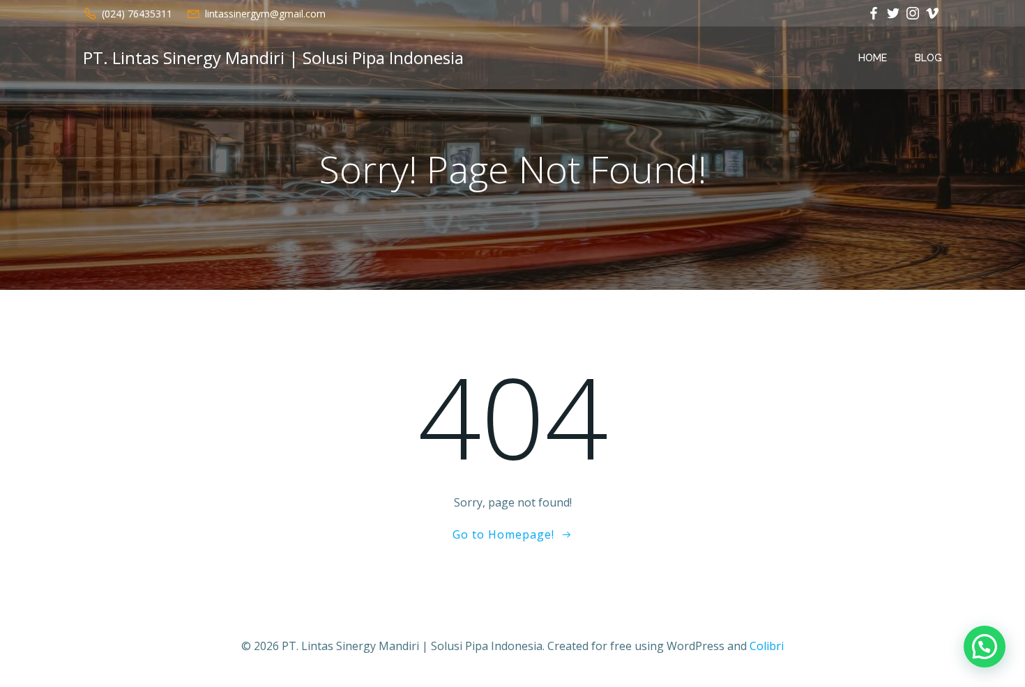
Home (872, 57)
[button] (984, 646)
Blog (928, 57)
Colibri (767, 646)
